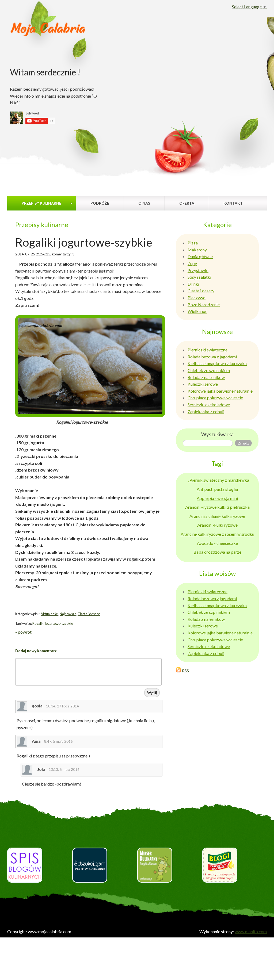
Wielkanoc (197, 311)
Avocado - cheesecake (217, 543)
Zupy (192, 263)
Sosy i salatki (199, 276)
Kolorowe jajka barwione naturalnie (220, 390)
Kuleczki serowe (203, 383)
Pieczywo (197, 297)
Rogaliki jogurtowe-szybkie (52, 623)
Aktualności (49, 614)
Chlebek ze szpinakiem (209, 370)
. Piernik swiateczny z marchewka (218, 479)
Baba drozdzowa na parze (217, 551)
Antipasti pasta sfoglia (217, 489)
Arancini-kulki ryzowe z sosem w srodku (217, 534)
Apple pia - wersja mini (217, 498)
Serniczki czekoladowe (209, 404)
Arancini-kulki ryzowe (217, 524)
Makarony (197, 249)
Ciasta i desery (89, 614)
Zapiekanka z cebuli (206, 411)
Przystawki (198, 270)
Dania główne (200, 256)
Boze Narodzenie (204, 304)
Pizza (193, 242)
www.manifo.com (251, 931)
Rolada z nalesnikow (206, 377)
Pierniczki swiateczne (207, 349)
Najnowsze (68, 614)
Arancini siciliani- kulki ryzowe (217, 516)
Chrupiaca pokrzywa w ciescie (215, 397)
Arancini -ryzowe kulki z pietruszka (217, 507)
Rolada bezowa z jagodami (212, 356)
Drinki (193, 283)
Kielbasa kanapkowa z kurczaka (217, 363)
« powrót (23, 631)
